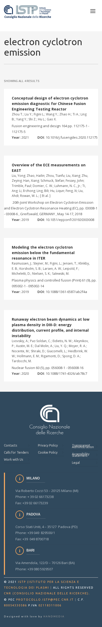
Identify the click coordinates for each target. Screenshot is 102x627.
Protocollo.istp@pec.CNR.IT (45, 599)
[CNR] (50, 419)
